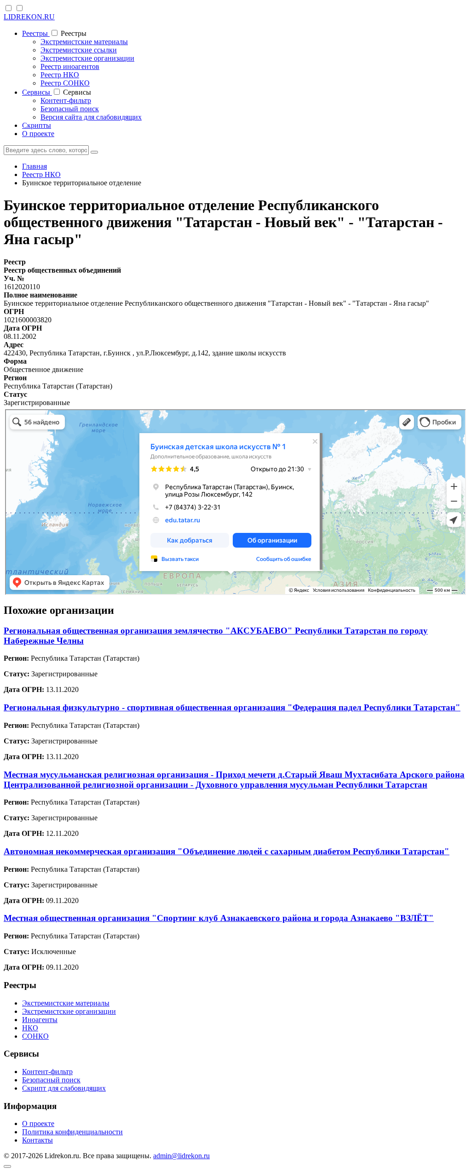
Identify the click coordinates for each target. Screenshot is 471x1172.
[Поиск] (94, 152)
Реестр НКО (59, 75)
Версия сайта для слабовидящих (91, 117)
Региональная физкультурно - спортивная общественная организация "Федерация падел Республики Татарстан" (232, 707)
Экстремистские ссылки (78, 50)
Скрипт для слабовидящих (64, 1088)
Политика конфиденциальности (72, 1132)
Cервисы (37, 92)
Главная (34, 166)
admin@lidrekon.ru (181, 1156)
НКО (30, 1028)
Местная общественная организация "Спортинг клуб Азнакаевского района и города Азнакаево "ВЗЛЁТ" (219, 918)
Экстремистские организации (87, 58)
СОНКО (35, 1036)
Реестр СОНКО (65, 83)
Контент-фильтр (65, 100)
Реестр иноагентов (69, 66)
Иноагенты (39, 1019)
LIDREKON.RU (29, 17)
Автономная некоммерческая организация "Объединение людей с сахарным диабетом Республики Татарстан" (226, 851)
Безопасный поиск (69, 109)
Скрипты (36, 125)
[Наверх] (7, 1166)
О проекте (38, 133)
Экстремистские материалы (84, 42)
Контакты (37, 1140)
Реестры (36, 33)
